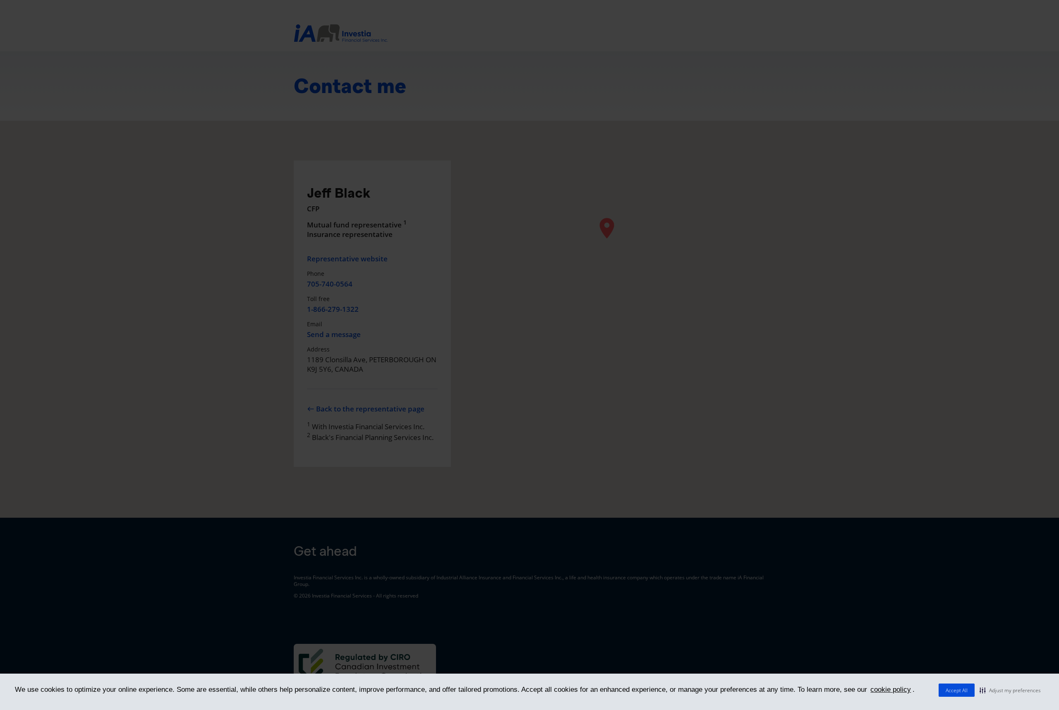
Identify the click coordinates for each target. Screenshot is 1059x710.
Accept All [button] (957, 690)
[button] (1010, 690)
